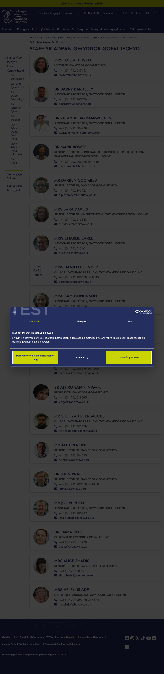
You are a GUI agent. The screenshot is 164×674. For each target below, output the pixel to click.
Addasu (80, 357)
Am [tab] (130, 321)
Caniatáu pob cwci (129, 357)
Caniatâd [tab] (34, 321)
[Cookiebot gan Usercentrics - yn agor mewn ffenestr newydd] (138, 312)
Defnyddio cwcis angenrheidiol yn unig (35, 357)
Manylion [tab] (82, 321)
